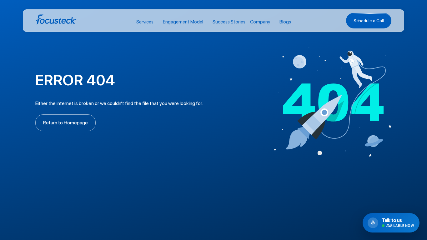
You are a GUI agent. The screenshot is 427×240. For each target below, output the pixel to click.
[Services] (156, 22)
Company (260, 22)
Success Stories (229, 22)
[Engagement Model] (206, 22)
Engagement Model (183, 22)
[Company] (273, 22)
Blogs (285, 22)
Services (144, 22)
